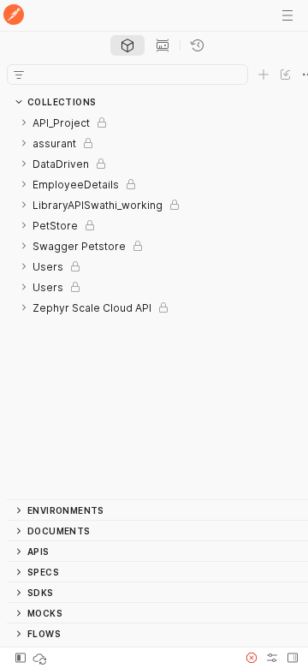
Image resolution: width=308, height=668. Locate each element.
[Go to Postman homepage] (13, 15)
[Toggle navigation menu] (287, 15)
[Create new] (263, 74)
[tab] (127, 45)
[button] (251, 657)
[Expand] (24, 122)
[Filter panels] (19, 74)
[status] (41, 657)
